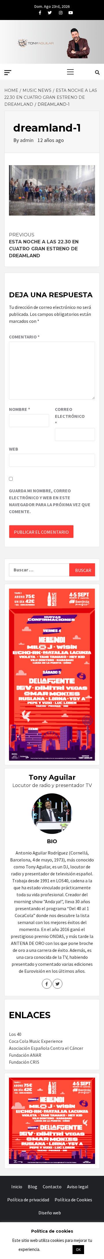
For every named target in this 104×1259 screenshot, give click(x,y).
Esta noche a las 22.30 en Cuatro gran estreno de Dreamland (44, 245)
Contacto (52, 1186)
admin (27, 140)
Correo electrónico (69, 416)
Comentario (24, 337)
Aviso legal (77, 1186)
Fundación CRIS (24, 1062)
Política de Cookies (73, 1199)
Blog (32, 1186)
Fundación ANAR (25, 1055)
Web (13, 449)
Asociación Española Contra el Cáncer (46, 1048)
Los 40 (15, 1034)
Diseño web (49, 1213)
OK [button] (78, 1249)
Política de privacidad (28, 1199)
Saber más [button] (56, 1249)
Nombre (19, 409)
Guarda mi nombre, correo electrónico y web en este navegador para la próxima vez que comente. (49, 501)
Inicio (16, 1186)
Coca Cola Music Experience (36, 1041)
